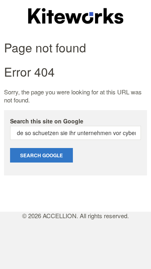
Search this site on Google (46, 121)
